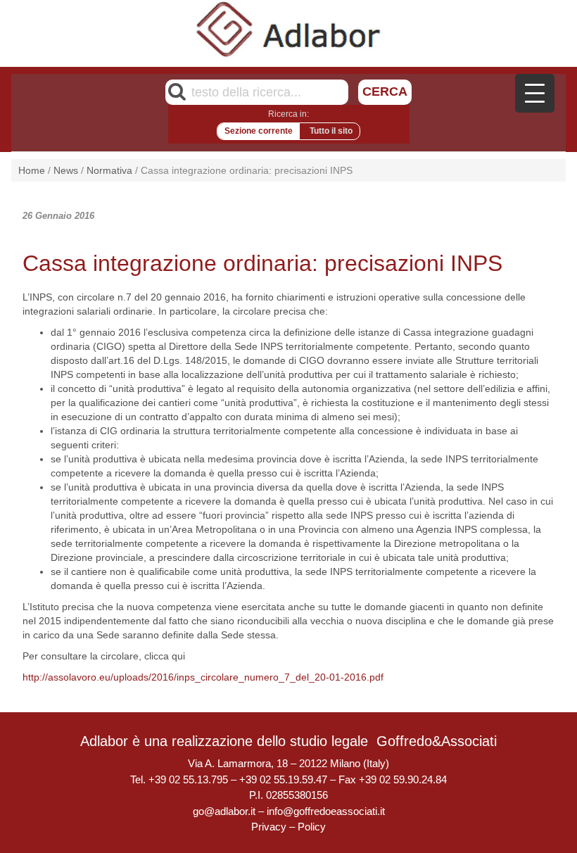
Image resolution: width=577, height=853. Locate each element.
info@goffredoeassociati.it (326, 811)
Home (31, 170)
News (65, 170)
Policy (312, 827)
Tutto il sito (331, 131)
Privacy (268, 827)
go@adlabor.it (224, 811)
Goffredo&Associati (436, 741)
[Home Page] (289, 28)
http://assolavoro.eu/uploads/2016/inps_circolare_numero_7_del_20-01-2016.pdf (203, 677)
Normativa (109, 170)
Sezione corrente (258, 131)
